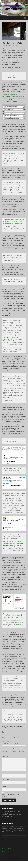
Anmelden (4, 842)
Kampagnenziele (11, 620)
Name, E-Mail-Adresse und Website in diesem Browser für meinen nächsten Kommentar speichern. (13, 794)
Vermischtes (7, 732)
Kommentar (5, 756)
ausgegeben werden (17, 622)
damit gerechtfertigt (18, 505)
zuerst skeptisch (10, 332)
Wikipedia (17, 615)
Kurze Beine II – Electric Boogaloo (10, 742)
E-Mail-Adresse (5, 779)
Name (3, 772)
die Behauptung (16, 153)
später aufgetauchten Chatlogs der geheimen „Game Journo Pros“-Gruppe (13, 423)
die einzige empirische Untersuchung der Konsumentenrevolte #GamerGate (12, 94)
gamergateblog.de (13, 858)
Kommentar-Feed (6, 848)
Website (4, 786)
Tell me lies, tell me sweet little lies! (10, 737)
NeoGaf (9, 615)
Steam (5, 615)
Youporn (18, 624)
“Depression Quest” (15, 162)
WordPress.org (5, 851)
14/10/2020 (4, 45)
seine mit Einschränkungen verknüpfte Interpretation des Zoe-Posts (13, 337)
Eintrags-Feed (5, 845)
